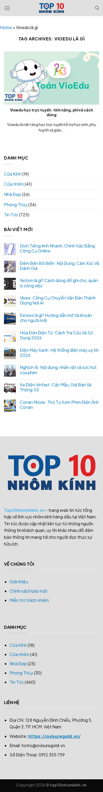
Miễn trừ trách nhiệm (29, 600)
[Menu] (7, 8)
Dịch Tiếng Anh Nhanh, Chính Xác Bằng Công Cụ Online (57, 248)
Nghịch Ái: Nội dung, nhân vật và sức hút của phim (58, 370)
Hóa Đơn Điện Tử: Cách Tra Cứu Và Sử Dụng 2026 (56, 335)
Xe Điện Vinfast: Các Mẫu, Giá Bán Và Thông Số (55, 387)
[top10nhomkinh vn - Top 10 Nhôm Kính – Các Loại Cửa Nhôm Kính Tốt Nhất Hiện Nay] (51, 8)
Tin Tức (11, 214)
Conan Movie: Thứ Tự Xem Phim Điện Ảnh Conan (59, 405)
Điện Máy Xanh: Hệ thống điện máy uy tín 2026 (59, 353)
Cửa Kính (12, 174)
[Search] (97, 8)
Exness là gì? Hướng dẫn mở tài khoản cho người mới (56, 318)
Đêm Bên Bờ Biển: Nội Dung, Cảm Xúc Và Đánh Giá (59, 266)
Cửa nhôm (14, 184)
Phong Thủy (15, 204)
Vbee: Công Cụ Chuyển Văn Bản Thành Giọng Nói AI (58, 300)
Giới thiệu (19, 581)
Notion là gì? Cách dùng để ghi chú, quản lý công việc (59, 283)
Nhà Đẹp (12, 194)
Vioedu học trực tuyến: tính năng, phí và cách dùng (51, 112)
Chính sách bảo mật (29, 591)
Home (6, 27)
